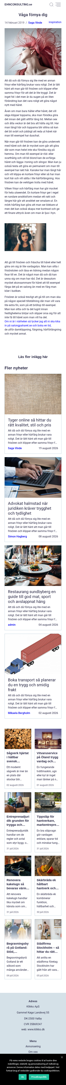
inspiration (55, 22)
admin (12, 624)
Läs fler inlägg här (33, 357)
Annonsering (33, 1046)
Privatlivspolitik (39, 1077)
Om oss (33, 1051)
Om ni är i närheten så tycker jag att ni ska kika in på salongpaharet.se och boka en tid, (32, 323)
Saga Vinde (35, 22)
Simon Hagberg (17, 536)
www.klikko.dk (36, 1029)
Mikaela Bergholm (19, 713)
